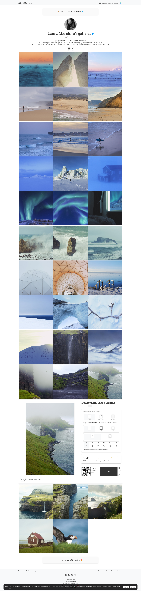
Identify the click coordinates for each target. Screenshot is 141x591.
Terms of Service (103, 571)
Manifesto (21, 571)
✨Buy (108, 471)
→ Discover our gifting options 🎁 (70, 560)
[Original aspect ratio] (71, 48)
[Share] (119, 471)
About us (31, 3)
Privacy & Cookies (116, 571)
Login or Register (113, 3)
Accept (126, 587)
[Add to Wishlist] (119, 475)
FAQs (34, 571)
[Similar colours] (21, 480)
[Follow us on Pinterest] (72, 575)
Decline (133, 587)
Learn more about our (95, 449)
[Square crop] (69, 48)
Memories (104, 3)
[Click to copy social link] (70, 25)
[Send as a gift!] (119, 468)
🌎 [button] (121, 3)
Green (90, 406)
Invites (28, 571)
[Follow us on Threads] (69, 575)
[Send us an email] (75, 575)
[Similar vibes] (25, 480)
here (10, 588)
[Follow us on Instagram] (66, 575)
